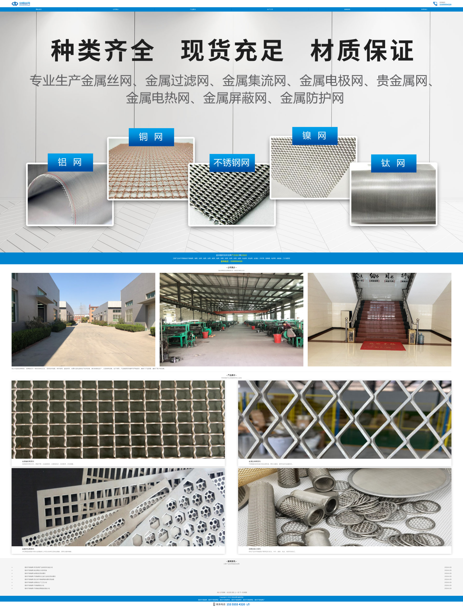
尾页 (245, 592)
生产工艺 (270, 9)
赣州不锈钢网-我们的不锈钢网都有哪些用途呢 (39, 579)
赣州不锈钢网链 (248, 600)
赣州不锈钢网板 (213, 600)
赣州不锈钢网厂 (260, 600)
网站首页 (39, 9)
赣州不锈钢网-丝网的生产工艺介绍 (36, 582)
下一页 (241, 592)
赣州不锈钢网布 (225, 600)
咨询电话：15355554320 (231, 261)
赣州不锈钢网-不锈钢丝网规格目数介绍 (37, 588)
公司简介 (116, 9)
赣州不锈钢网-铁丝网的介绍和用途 (36, 570)
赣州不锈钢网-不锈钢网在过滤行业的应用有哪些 (40, 576)
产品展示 (193, 9)
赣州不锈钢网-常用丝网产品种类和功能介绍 (39, 567)
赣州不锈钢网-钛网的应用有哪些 (35, 573)
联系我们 (424, 9)
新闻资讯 (347, 9)
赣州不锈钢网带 (237, 600)
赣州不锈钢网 (202, 600)
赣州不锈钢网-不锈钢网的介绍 (34, 585)
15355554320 (445, 5)
